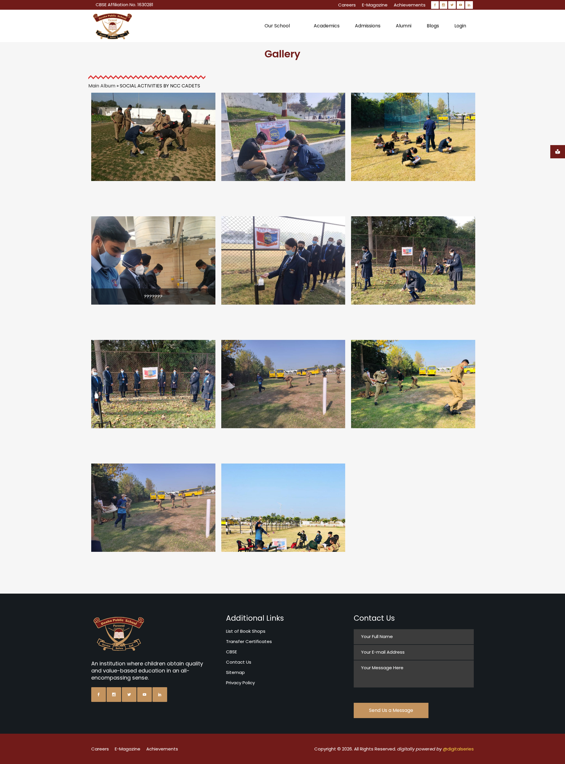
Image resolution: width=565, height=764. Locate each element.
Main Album (101, 85)
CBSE (231, 652)
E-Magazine (375, 5)
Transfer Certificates (249, 641)
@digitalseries (458, 749)
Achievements (410, 5)
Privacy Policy (240, 683)
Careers (347, 5)
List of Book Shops (245, 631)
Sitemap (235, 672)
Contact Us (238, 662)
